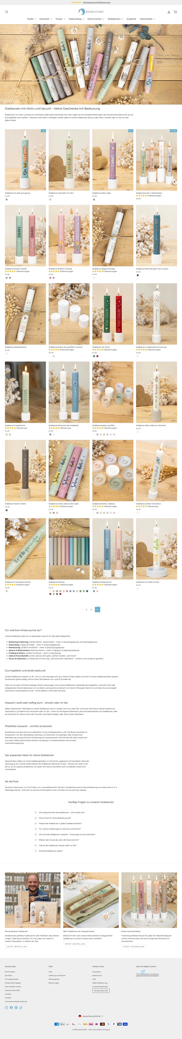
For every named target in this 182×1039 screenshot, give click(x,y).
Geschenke (146, 19)
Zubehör (131, 19)
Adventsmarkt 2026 (12, 990)
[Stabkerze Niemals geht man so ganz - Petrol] (138, 275)
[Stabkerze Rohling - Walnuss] (60, 591)
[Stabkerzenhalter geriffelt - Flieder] (111, 434)
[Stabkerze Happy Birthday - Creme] (94, 278)
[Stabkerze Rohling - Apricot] (64, 591)
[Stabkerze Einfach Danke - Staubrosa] (10, 278)
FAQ (50, 972)
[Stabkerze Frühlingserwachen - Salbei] (6, 591)
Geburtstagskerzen (52, 645)
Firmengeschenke (11, 979)
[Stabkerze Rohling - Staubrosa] (67, 591)
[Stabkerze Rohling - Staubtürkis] (84, 591)
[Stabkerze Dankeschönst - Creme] (6, 353)
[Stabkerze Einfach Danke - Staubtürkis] (6, 278)
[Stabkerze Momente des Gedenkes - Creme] (53, 434)
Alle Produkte (10, 972)
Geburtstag (75, 19)
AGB (94, 979)
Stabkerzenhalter (38, 761)
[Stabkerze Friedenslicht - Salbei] (6, 434)
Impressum (96, 972)
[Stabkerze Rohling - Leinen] (53, 591)
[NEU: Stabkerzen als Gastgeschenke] (91, 900)
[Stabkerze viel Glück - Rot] (97, 356)
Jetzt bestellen (17, 947)
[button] (141, 196)
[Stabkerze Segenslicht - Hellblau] (94, 591)
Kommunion (95, 19)
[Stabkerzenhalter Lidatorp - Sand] (101, 513)
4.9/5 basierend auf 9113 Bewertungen (97, 2)
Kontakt (8, 998)
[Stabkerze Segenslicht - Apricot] (97, 591)
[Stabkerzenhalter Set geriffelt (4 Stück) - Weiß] (50, 356)
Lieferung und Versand (57, 975)
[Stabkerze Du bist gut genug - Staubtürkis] (6, 199)
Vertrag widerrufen (101, 991)
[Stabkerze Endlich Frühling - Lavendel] (53, 278)
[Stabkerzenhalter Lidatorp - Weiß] (94, 513)
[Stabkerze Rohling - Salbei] (77, 591)
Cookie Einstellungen (100, 987)
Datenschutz (97, 975)
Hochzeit (44, 19)
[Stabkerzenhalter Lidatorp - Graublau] (107, 513)
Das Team (8, 975)
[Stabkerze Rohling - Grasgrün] (80, 591)
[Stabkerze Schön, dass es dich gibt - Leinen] (57, 513)
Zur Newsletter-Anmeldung (148, 974)
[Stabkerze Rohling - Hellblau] (70, 591)
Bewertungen (54, 983)
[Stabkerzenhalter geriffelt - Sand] (101, 434)
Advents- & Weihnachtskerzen (66, 650)
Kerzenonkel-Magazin (13, 983)
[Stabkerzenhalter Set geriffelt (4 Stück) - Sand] (53, 356)
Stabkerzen (114, 19)
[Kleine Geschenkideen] (149, 900)
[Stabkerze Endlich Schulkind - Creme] (138, 513)
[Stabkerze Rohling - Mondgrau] (50, 594)
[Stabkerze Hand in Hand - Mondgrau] (6, 510)
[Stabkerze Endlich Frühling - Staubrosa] (50, 278)
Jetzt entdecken (134, 947)
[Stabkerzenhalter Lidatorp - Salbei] (104, 513)
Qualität (8, 994)
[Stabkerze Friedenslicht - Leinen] (10, 434)
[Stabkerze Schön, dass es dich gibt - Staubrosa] (53, 513)
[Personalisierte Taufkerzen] (33, 900)
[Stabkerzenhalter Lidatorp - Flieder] (111, 513)
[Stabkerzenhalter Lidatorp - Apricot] (114, 513)
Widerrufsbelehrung (99, 983)
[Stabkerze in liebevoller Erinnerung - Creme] (138, 356)
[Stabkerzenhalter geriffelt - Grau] (97, 434)
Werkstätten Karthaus (32, 735)
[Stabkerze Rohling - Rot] (60, 594)
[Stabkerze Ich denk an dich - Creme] (138, 588)
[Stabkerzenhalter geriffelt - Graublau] (107, 434)
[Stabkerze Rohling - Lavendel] (74, 591)
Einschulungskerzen (55, 647)
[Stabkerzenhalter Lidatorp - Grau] (97, 513)
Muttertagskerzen (71, 642)
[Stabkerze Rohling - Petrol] (87, 591)
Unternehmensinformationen (16, 1001)
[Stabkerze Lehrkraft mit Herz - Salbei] (50, 199)
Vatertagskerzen (90, 642)
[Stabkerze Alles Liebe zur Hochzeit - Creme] (138, 432)
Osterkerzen (56, 653)
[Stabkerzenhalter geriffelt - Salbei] (104, 434)
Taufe (30, 19)
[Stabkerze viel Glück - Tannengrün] (94, 356)
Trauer (59, 19)
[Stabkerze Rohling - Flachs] (57, 591)
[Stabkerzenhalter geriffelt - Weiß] (94, 434)
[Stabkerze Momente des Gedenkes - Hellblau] (50, 434)
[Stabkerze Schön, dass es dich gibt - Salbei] (50, 513)
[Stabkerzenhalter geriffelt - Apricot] (114, 434)
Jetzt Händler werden (13, 987)
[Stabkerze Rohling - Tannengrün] (57, 594)
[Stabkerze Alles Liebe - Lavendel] (94, 199)
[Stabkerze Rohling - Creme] (50, 591)
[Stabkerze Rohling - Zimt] (53, 594)
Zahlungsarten (54, 979)
